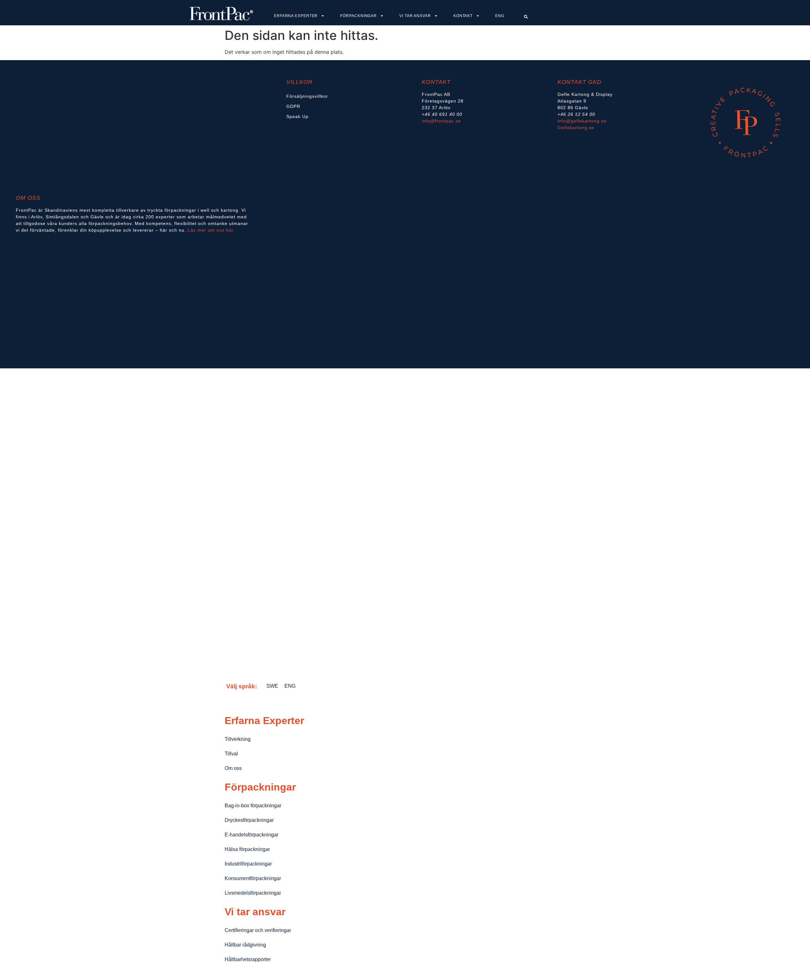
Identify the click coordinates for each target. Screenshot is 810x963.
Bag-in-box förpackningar (253, 805)
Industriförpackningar (248, 863)
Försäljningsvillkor (307, 96)
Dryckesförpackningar (249, 820)
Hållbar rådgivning (245, 944)
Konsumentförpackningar (253, 878)
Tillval (231, 753)
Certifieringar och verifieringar (258, 930)
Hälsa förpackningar (247, 849)
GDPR (293, 106)
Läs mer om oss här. (212, 230)
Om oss (233, 768)
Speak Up (297, 116)
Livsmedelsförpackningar (253, 893)
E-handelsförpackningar (251, 834)
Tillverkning (238, 739)
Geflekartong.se (576, 127)
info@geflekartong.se (582, 120)
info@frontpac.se (441, 120)
